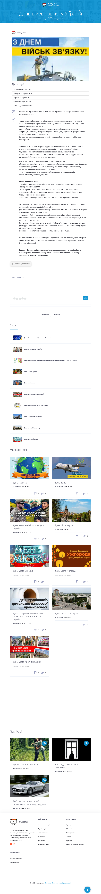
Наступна (57, 314)
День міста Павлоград (32, 428)
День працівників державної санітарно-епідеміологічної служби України (50, 360)
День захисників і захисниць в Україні (28, 526)
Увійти (50, 17)
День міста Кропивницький (34, 394)
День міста (41, 841)
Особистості (41, 837)
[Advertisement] (50, 702)
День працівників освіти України (36, 405)
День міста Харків (64, 525)
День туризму (20, 482)
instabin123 (17, 768)
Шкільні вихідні (43, 833)
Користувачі (69, 825)
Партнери (69, 841)
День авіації (61, 482)
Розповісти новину (16, 858)
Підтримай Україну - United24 (75, 845)
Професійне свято (43, 845)
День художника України (33, 349)
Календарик (21, 33)
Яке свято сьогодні (44, 825)
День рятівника (29, 383)
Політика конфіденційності (61, 883)
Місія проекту (70, 833)
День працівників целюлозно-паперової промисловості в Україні (28, 616)
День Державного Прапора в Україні (37, 338)
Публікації (69, 829)
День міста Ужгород (65, 571)
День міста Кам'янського (33, 417)
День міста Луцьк (30, 372)
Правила (48, 883)
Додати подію (14, 862)
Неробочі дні (42, 829)
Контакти (68, 837)
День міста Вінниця (31, 439)
